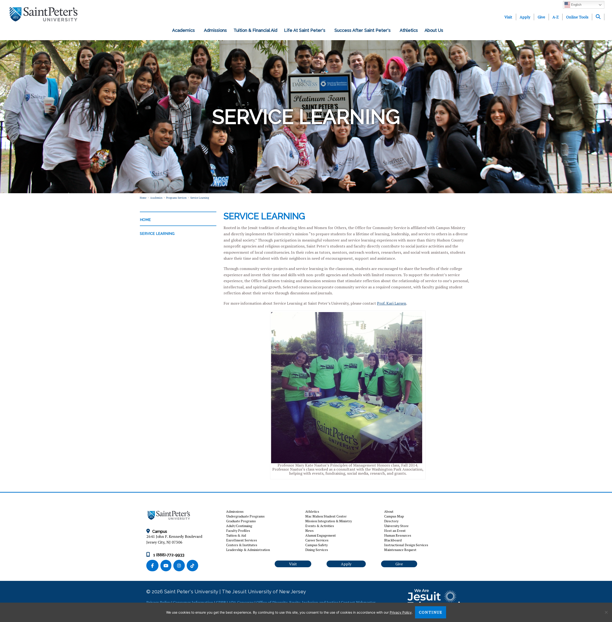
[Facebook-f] (153, 566)
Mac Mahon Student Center (326, 516)
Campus (159, 531)
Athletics (409, 30)
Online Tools (577, 17)
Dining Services (316, 549)
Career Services (316, 540)
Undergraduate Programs (245, 516)
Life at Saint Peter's (306, 30)
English (575, 4)
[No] (606, 612)
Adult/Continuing (239, 525)
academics (156, 197)
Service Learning (199, 197)
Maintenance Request (400, 549)
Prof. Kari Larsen (391, 303)
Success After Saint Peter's (363, 30)
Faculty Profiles (238, 530)
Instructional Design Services (406, 545)
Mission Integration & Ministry (328, 521)
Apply (525, 17)
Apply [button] (346, 564)
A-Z (555, 17)
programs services (176, 197)
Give (541, 17)
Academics (184, 30)
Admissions (215, 30)
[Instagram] (180, 566)
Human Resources (397, 535)
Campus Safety (316, 545)
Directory (391, 521)
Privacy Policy (401, 612)
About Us (435, 30)
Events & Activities (319, 525)
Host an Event (395, 530)
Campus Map (394, 516)
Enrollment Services (241, 540)
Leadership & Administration (248, 549)
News (309, 530)
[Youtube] (166, 566)
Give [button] (399, 564)
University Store (396, 525)
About (388, 511)
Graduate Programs (241, 521)
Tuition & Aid (236, 535)
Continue (430, 612)
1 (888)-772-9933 (168, 555)
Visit (508, 17)
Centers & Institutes (241, 545)
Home (143, 197)
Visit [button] (293, 564)
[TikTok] (193, 566)
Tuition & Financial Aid (255, 30)
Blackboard (393, 540)
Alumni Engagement (320, 535)
